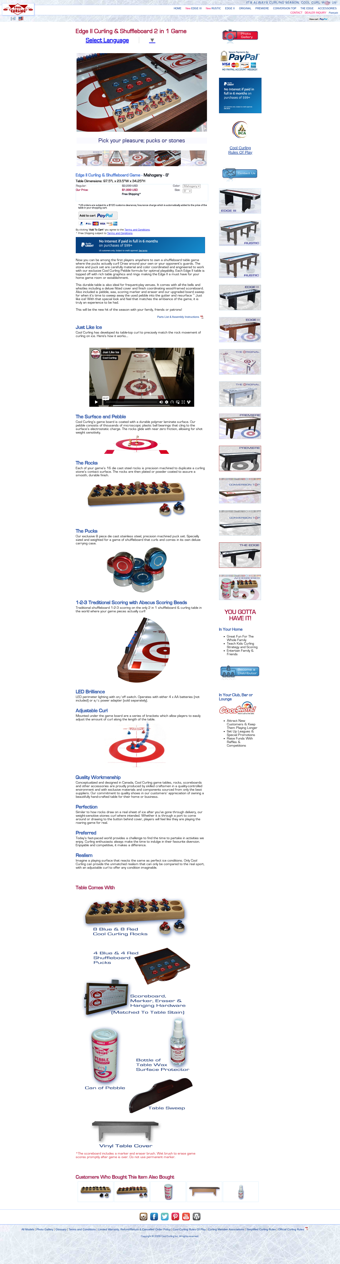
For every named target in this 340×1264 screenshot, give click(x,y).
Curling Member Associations (226, 1229)
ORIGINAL (245, 8)
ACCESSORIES (327, 8)
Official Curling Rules (291, 1229)
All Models (27, 1229)
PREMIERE (262, 8)
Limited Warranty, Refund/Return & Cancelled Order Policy (134, 1229)
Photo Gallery (44, 1229)
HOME (177, 8)
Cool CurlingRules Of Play (240, 150)
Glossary (61, 1229)
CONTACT (296, 12)
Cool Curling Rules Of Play (189, 1229)
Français (333, 13)
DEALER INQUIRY (315, 12)
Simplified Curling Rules (261, 1229)
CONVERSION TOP (284, 8)
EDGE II (230, 8)
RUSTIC (213, 8)
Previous (71, 110)
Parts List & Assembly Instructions (178, 316)
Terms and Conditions (137, 229)
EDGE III (194, 8)
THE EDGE (307, 8)
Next (213, 110)
